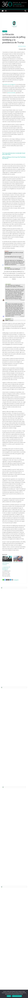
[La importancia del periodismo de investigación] (7, 571)
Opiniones (5, 31)
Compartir (16, 580)
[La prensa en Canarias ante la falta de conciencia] (7, 558)
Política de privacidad (17, 996)
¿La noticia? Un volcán (18, 562)
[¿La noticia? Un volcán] (18, 558)
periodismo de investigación (9, 84)
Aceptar (9, 996)
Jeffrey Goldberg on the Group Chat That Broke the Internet (14, 157)
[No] (26, 994)
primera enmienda (11, 92)
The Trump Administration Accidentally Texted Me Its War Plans (13, 153)
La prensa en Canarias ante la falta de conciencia (7, 563)
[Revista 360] (2, 10)
